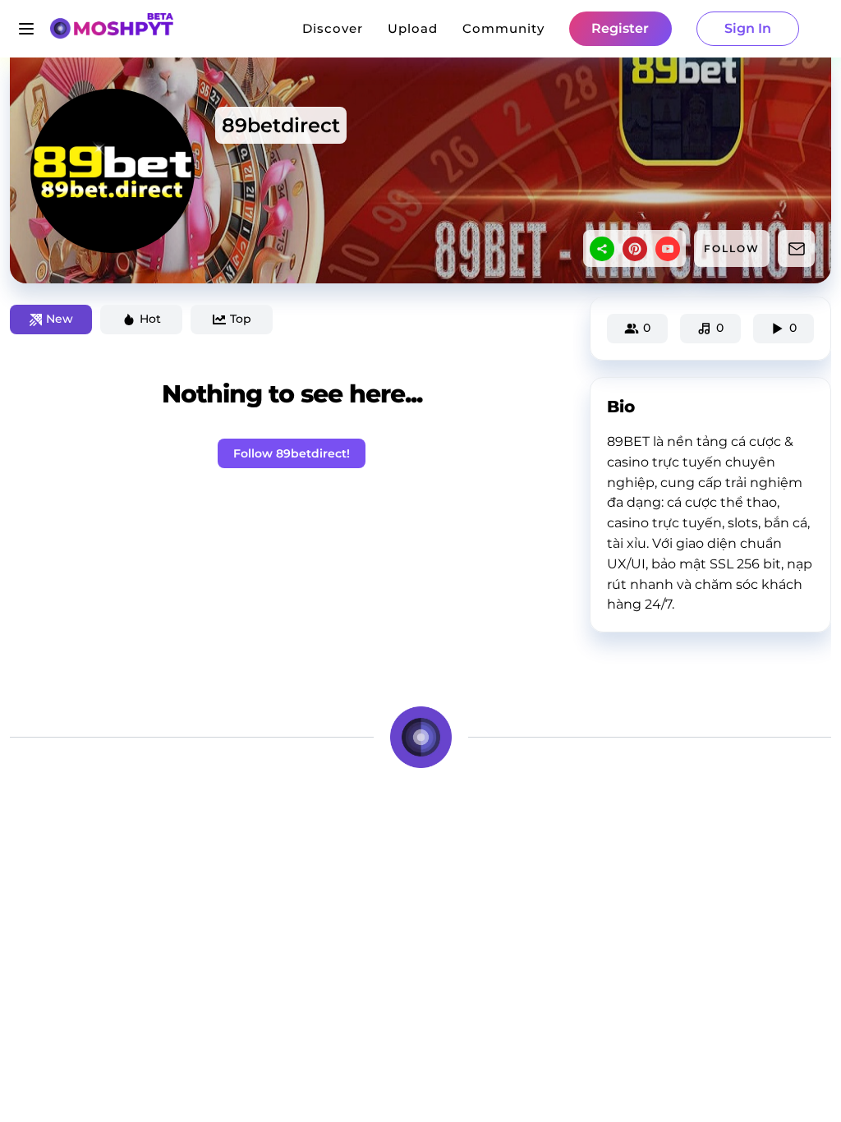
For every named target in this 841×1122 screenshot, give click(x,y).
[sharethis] (602, 249)
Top (240, 318)
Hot (150, 318)
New (59, 318)
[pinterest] (635, 249)
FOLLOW (732, 248)
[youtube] (667, 249)
